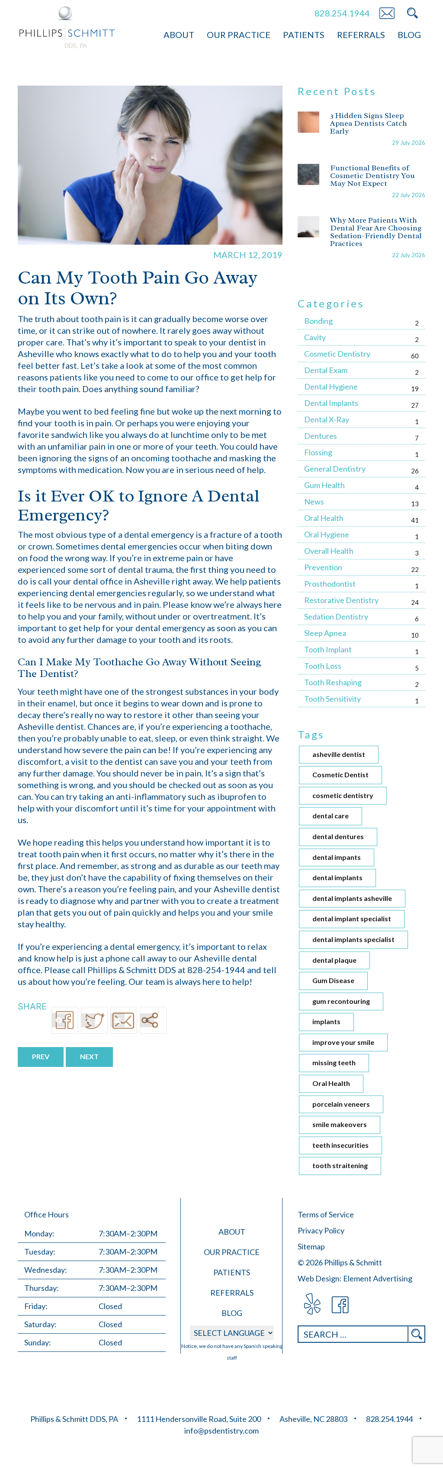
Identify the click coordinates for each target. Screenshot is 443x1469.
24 (415, 602)
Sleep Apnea (325, 633)
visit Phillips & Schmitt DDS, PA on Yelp (312, 1305)
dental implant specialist (351, 918)
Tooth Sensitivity (332, 698)
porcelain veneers (341, 1104)
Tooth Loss (322, 666)
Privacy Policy (321, 1230)
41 (415, 520)
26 (415, 471)
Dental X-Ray (326, 419)
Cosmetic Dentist (340, 774)
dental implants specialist (353, 939)
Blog (409, 34)
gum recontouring (341, 1001)
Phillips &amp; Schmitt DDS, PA (67, 27)
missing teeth (334, 1062)
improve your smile (343, 1042)
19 (415, 389)
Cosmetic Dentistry (337, 353)
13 (415, 504)
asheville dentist (338, 754)
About (179, 34)
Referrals (361, 34)
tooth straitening (340, 1165)
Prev (40, 1056)
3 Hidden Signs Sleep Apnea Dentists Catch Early (368, 123)
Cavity (315, 337)
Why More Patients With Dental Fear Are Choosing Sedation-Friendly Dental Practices (376, 231)
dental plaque (334, 960)
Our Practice (238, 34)
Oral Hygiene (326, 534)
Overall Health (328, 551)
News (314, 501)
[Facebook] (64, 1020)
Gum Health (324, 485)
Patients (303, 34)
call (45, 581)
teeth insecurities (340, 1145)
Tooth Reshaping (333, 682)
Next (89, 1056)
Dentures (320, 436)
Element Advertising (377, 1278)
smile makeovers (339, 1124)
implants (326, 1021)
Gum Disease (333, 980)
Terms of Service (326, 1214)
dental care (330, 815)
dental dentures (338, 836)
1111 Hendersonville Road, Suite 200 (199, 1419)
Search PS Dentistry (412, 13)
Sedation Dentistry (336, 616)
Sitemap (311, 1246)
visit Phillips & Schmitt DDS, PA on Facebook (341, 1305)
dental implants (337, 877)
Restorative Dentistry (341, 600)
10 (415, 635)
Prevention (323, 567)
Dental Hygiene (331, 386)
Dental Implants (331, 403)
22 (415, 569)
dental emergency (159, 534)
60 (415, 356)
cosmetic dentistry (342, 795)
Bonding (318, 321)
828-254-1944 (216, 969)
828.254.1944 (342, 13)
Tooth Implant (328, 649)
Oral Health (323, 518)
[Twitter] (94, 1020)
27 (415, 405)
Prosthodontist (330, 583)
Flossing (318, 452)
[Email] (123, 1020)
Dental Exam (325, 370)
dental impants (336, 857)
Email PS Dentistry (386, 13)
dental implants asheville (352, 898)
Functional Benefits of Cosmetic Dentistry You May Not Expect (372, 175)
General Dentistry (335, 468)
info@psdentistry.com (221, 1430)
